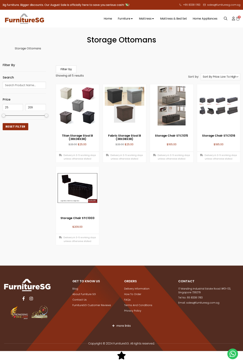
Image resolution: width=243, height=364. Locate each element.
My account (231, 18)
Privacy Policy (132, 310)
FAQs (127, 299)
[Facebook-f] (24, 298)
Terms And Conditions (138, 305)
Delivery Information (136, 288)
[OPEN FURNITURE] (131, 18)
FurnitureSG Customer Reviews (91, 305)
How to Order (132, 294)
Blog (75, 288)
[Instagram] (31, 298)
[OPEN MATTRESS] (153, 18)
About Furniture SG (84, 294)
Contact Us (79, 299)
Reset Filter (15, 127)
